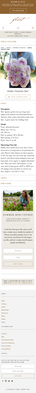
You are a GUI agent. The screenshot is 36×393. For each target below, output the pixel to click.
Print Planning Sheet (19, 97)
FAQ (3, 337)
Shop (3, 301)
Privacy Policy (6, 346)
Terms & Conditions (8, 343)
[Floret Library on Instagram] (6, 381)
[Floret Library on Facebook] (3, 381)
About (4, 307)
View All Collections (8, 42)
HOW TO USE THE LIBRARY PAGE (20, 283)
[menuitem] (18, 41)
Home (2, 48)
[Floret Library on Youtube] (12, 381)
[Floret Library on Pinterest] (9, 381)
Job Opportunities (8, 340)
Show (3, 322)
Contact (4, 334)
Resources (5, 313)
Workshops (5, 310)
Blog (3, 316)
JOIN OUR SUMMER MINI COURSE (18, 36)
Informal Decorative (19, 48)
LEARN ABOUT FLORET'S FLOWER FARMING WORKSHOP (18, 33)
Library (8, 48)
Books (4, 319)
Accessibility (6, 349)
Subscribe (18, 376)
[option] (18, 70)
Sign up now (18, 264)
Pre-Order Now (18, 10)
